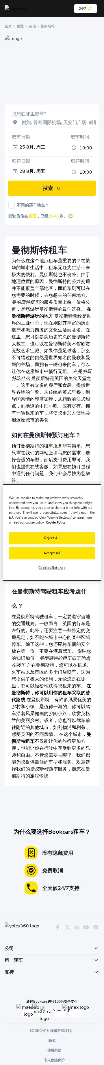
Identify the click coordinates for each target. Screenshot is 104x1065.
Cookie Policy (56, 522)
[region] (52, 532)
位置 (20, 26)
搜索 (48, 188)
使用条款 (54, 1050)
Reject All (52, 538)
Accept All (52, 553)
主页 (8, 26)
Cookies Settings (51, 567)
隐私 (52, 1040)
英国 (32, 26)
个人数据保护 (54, 1060)
